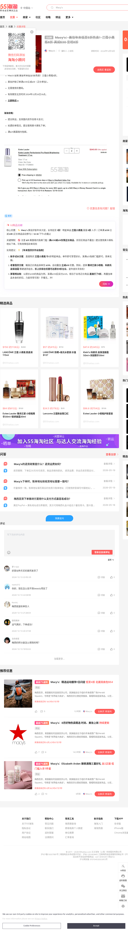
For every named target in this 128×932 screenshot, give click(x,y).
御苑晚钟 (15, 620)
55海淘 (9, 8)
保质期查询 (70, 823)
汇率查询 (69, 837)
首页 (2, 26)
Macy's (52, 51)
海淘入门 (98, 823)
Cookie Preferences (31, 926)
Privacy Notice (41, 919)
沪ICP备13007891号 (50, 854)
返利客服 (49, 832)
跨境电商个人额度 (74, 828)
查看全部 (111, 454)
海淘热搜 (98, 828)
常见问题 (49, 823)
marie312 (16, 584)
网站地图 (26, 837)
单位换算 (69, 832)
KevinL (15, 602)
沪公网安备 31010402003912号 (94, 859)
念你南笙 (15, 639)
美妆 (10, 216)
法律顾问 (49, 837)
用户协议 (26, 832)
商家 (25, 17)
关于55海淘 (27, 823)
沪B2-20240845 (90, 854)
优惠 (12, 17)
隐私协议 (26, 828)
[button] (26, 7)
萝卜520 (15, 567)
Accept (96, 926)
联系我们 (49, 828)
